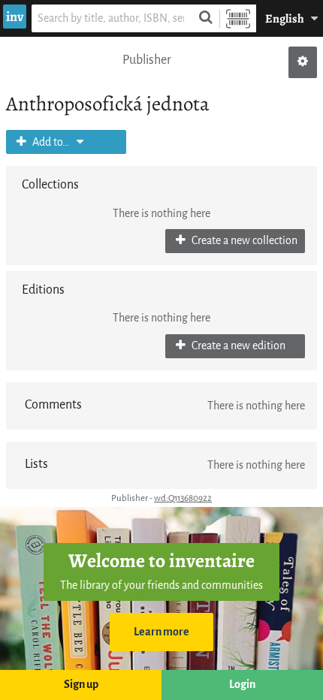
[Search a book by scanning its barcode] (238, 18)
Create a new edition (237, 346)
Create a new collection (243, 241)
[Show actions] (302, 62)
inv (14, 17)
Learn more (161, 632)
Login (242, 684)
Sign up (81, 684)
